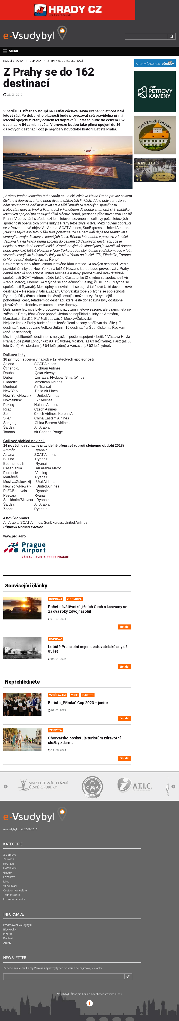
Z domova (9, 854)
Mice (6, 881)
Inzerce (7, 933)
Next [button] (173, 787)
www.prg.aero (14, 536)
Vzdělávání (10, 886)
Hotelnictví (10, 868)
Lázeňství (9, 877)
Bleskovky (9, 929)
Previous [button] (5, 787)
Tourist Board (11, 894)
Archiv (7, 942)
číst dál (124, 626)
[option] (55, 787)
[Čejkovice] (155, 135)
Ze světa (8, 859)
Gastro (7, 872)
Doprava (35, 61)
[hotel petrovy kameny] (155, 91)
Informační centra (14, 899)
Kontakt (8, 938)
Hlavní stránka (13, 61)
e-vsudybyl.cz (12, 829)
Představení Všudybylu (17, 925)
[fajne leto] (155, 170)
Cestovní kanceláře (15, 890)
